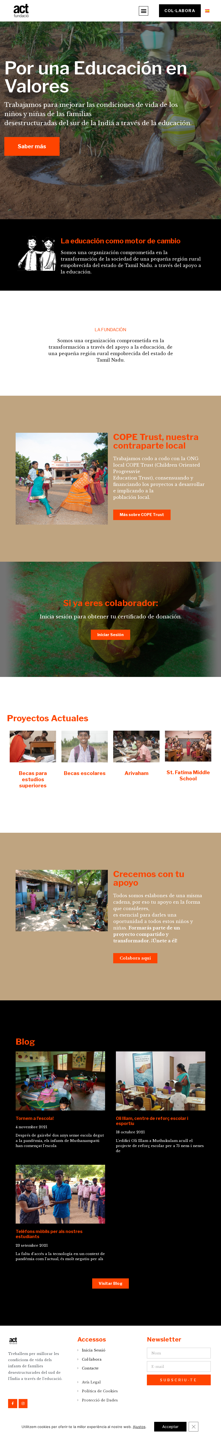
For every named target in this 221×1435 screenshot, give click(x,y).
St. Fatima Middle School (188, 775)
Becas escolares (85, 773)
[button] (143, 11)
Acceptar (170, 1426)
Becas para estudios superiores (33, 779)
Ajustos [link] (139, 1427)
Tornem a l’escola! (35, 1118)
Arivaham (137, 773)
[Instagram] (23, 1403)
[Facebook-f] (12, 1403)
